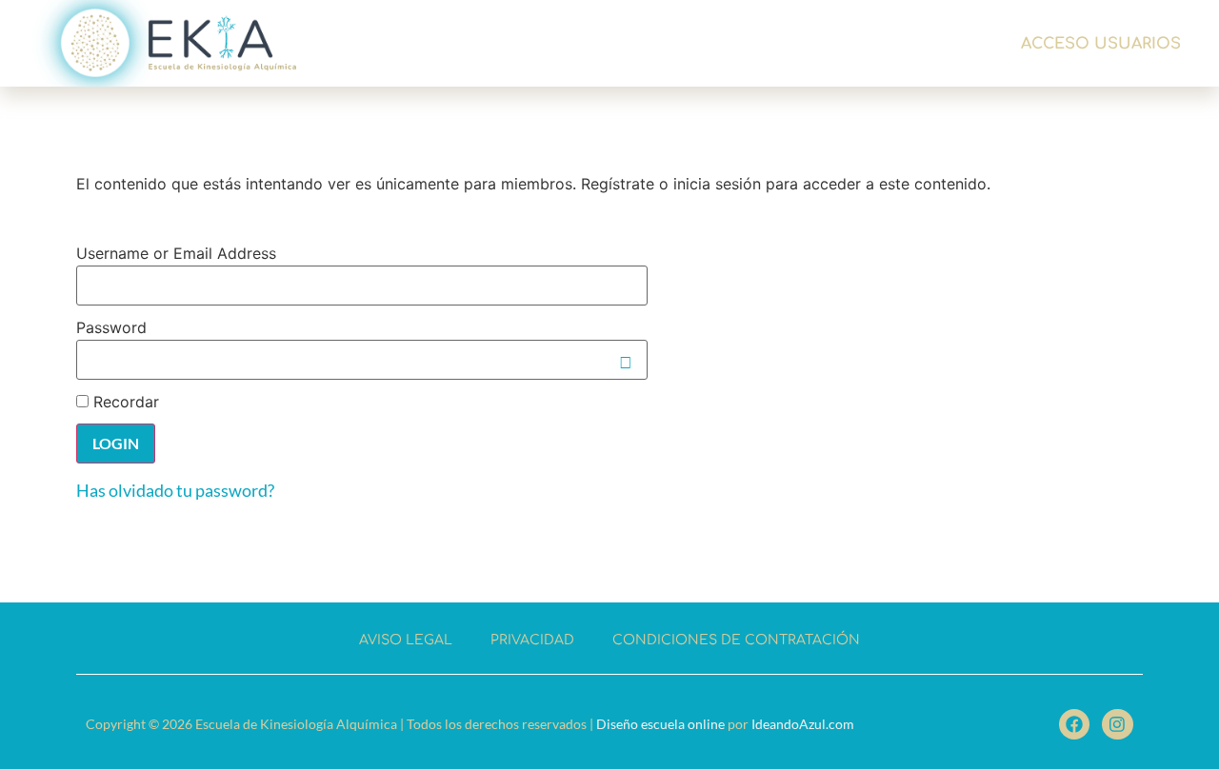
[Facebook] (1074, 724)
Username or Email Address (176, 253)
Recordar (124, 401)
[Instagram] (1117, 724)
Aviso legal (405, 640)
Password (111, 327)
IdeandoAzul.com (802, 724)
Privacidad (532, 640)
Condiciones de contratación (736, 640)
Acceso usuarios (1101, 43)
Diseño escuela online (660, 724)
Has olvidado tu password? (175, 490)
